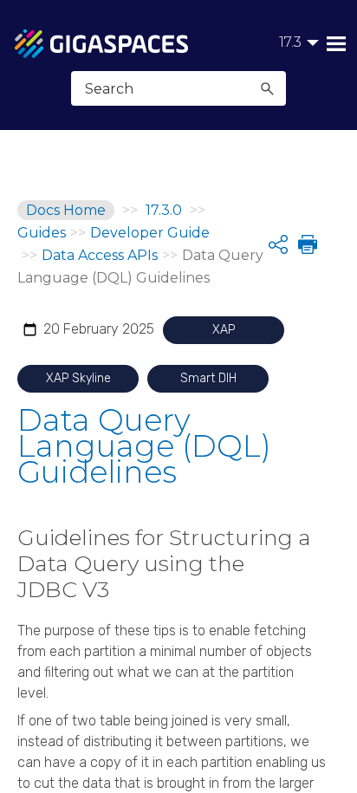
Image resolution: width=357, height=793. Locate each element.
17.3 (290, 42)
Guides (41, 232)
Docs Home (66, 210)
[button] (268, 88)
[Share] (278, 244)
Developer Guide (150, 232)
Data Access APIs (100, 255)
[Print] (306, 244)
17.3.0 (164, 210)
